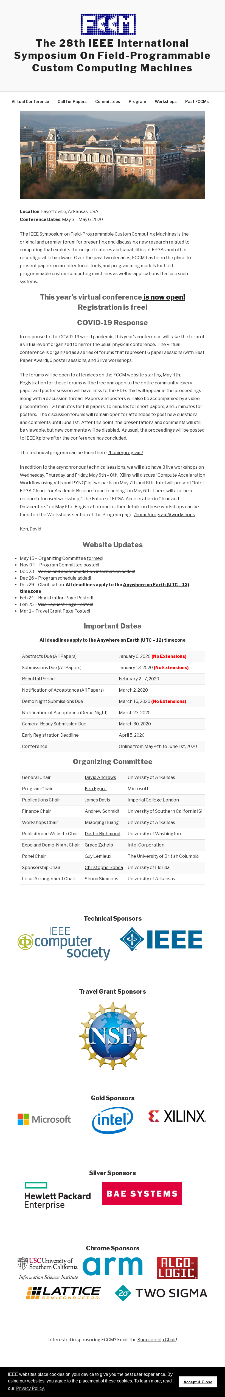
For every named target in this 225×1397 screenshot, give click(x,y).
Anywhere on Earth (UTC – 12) (156, 584)
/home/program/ (125, 452)
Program (137, 101)
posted (90, 565)
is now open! (163, 297)
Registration (51, 597)
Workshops (166, 101)
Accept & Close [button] (198, 1382)
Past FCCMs (197, 101)
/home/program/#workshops (164, 514)
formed (94, 558)
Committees (107, 101)
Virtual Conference (30, 101)
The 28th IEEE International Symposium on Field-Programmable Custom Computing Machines (112, 55)
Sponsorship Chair (156, 1339)
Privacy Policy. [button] (30, 1388)
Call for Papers (72, 101)
